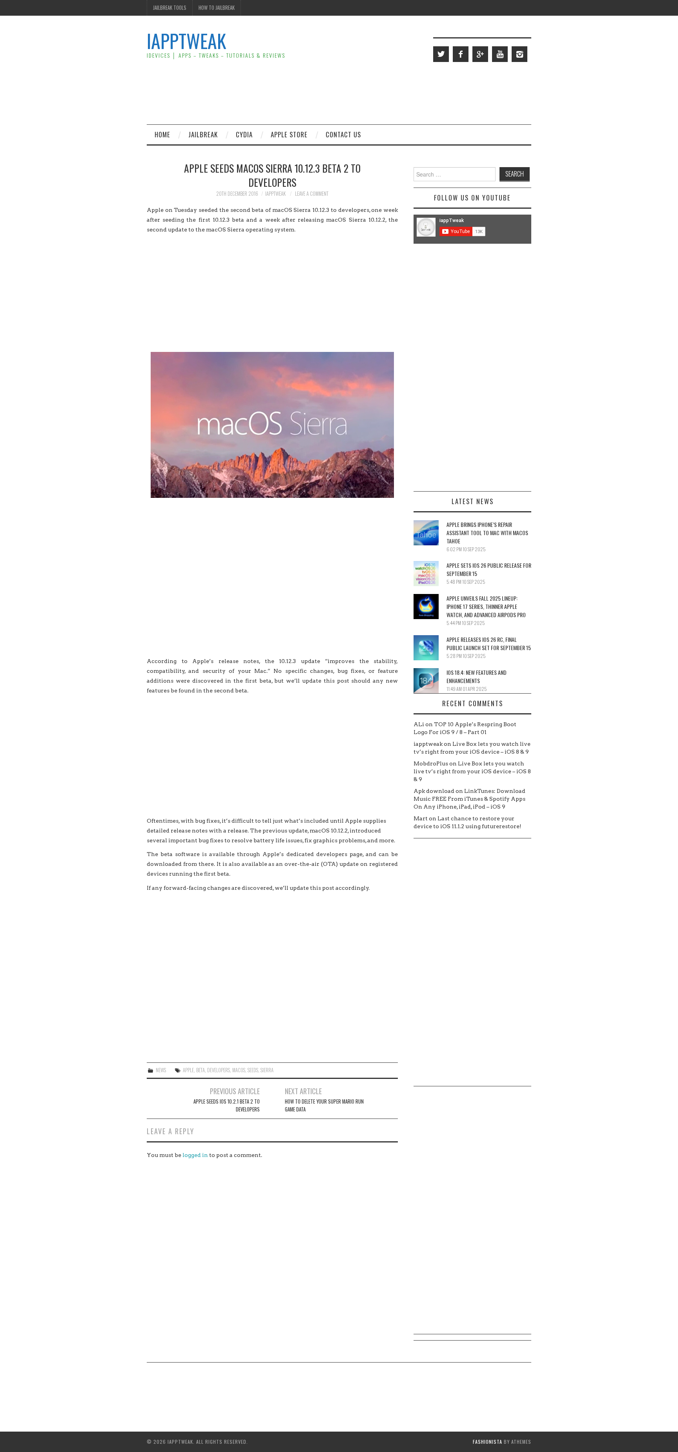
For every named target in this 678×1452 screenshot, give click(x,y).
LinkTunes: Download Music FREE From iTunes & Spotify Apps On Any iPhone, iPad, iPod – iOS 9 (469, 799)
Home (162, 134)
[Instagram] (519, 54)
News (161, 1070)
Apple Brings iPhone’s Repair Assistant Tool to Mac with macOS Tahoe (487, 532)
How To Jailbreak (217, 7)
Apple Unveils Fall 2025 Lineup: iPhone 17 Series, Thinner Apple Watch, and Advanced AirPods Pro (486, 606)
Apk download (434, 791)
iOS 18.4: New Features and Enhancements (477, 676)
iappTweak (186, 41)
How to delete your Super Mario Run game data (324, 1105)
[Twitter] (441, 54)
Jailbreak (203, 134)
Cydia (244, 134)
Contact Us (343, 134)
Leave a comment (311, 193)
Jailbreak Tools (169, 7)
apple (188, 1070)
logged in (195, 1155)
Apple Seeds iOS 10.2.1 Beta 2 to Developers (226, 1105)
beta (200, 1070)
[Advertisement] (388, 92)
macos (238, 1070)
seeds (253, 1070)
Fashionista (487, 1441)
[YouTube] (500, 54)
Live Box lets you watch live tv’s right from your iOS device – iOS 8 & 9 (472, 771)
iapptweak (275, 193)
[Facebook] (460, 54)
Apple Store (289, 134)
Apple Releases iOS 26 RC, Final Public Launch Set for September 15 (489, 643)
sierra (267, 1070)
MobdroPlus (431, 763)
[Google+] (480, 54)
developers (218, 1070)
